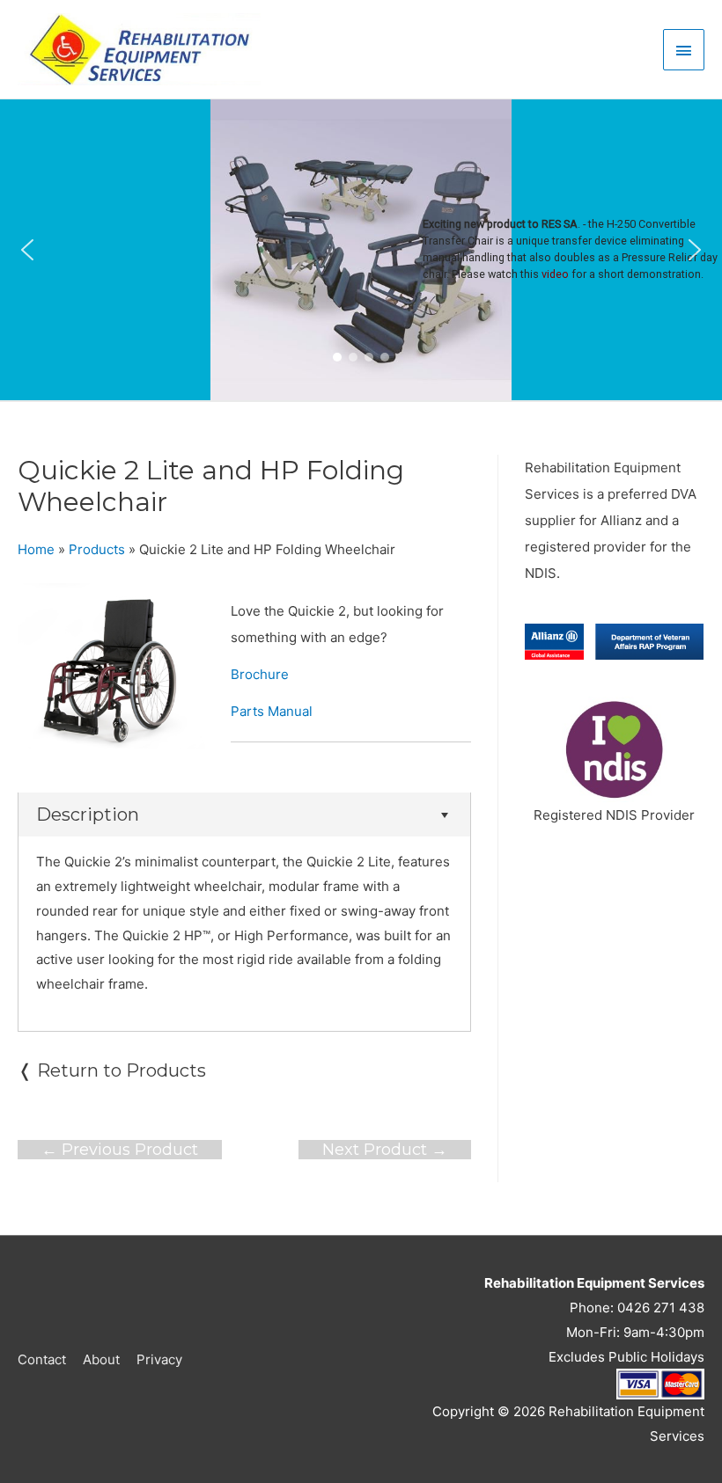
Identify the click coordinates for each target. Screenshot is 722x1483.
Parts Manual (272, 711)
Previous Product (119, 1149)
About (101, 1359)
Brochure (260, 674)
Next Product (384, 1149)
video (555, 274)
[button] (27, 250)
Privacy (159, 1359)
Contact (42, 1359)
